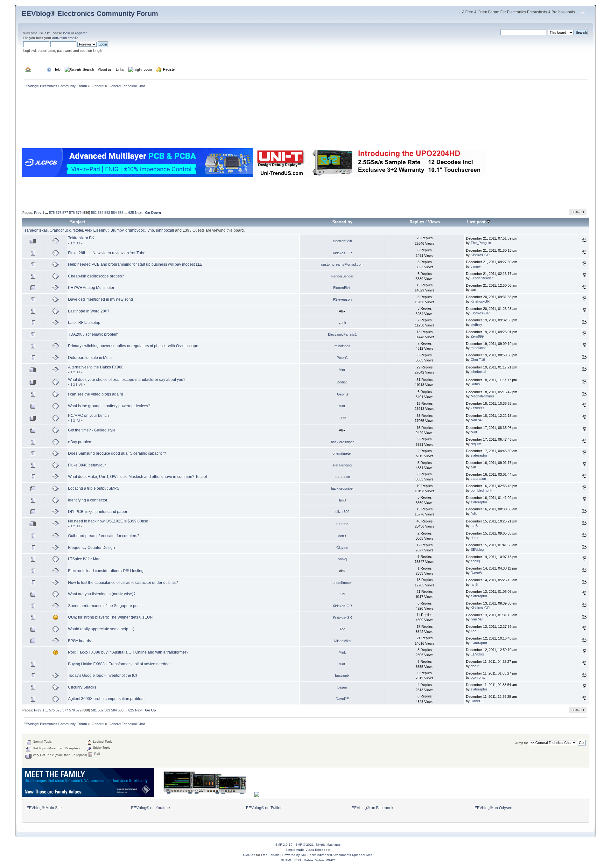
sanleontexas (36, 230)
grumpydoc (135, 230)
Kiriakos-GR (342, 253)
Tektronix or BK (81, 238)
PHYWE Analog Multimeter (91, 287)
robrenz (342, 524)
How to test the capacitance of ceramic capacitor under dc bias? (123, 582)
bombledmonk (481, 490)
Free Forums (270, 855)
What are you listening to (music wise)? (102, 594)
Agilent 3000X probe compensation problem (106, 698)
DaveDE (342, 699)
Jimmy (476, 266)
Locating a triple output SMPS (93, 488)
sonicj (342, 559)
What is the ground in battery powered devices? (109, 406)
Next (138, 212)
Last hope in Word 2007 (88, 311)
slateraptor (479, 455)
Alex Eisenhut (97, 230)
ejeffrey (476, 324)
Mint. (342, 370)
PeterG (342, 358)
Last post (477, 222)
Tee (342, 629)
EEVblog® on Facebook (372, 808)
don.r (342, 536)
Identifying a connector (87, 500)
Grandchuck (60, 230)
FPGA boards (79, 641)
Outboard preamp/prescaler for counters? (103, 536)
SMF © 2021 (304, 844)
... (47, 212)
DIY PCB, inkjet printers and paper (97, 511)
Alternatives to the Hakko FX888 (95, 367)
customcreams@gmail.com (342, 264)
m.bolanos (342, 346)
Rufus (475, 384)
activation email (64, 38)
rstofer (78, 230)
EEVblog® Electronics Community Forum (90, 14)
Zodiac (342, 382)
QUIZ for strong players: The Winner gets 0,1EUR (110, 617)
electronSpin (342, 241)
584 (114, 212)
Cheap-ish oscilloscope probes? (96, 276)
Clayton (342, 548)
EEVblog (477, 549)
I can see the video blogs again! (95, 394)
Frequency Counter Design (91, 547)
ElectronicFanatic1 (342, 334)
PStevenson (342, 299)
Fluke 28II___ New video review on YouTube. (107, 253)
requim (476, 444)
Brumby (116, 230)
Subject (77, 222)
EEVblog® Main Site (44, 808)
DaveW (476, 573)
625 (131, 212)
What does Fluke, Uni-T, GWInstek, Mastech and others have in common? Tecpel (137, 476)
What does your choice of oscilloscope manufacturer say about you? (127, 379)
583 (107, 212)
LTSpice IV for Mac (84, 559)
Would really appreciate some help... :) (101, 629)
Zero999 (477, 336)
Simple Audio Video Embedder (307, 849)
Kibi (342, 594)
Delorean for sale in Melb (90, 357)
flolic (474, 513)
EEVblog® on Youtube (150, 808)
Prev (37, 212)
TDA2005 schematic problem (93, 334)
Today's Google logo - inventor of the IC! (102, 675)
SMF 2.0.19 (283, 844)
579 (78, 212)
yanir (342, 323)
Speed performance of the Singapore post (104, 606)
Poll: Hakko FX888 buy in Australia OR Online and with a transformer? (128, 652)
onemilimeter (342, 453)
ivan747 (477, 420)
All (78, 243)
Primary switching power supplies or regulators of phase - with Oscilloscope (133, 346)
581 (94, 212)
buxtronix (342, 675)
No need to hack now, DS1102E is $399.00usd (108, 521)
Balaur (342, 687)
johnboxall (165, 230)
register (81, 33)
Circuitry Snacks (82, 687)
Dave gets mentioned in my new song (100, 299)
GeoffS (342, 394)
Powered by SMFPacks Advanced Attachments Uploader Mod (327, 855)
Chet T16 (478, 359)
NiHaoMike (342, 641)
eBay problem (80, 442)
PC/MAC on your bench (88, 415)
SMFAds (249, 855)
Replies (417, 222)
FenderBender (342, 276)
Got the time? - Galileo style (92, 430)
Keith (342, 418)
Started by (342, 222)
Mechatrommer (482, 396)
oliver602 (342, 512)
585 (120, 212)
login (66, 33)
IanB (342, 500)
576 (58, 212)
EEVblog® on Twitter (264, 808)
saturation (342, 477)
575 (52, 212)
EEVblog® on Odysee (493, 808)
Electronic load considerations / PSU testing (106, 571)
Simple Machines (328, 844)
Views (434, 222)
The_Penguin (481, 243)
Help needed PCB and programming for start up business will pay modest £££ (135, 264)
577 (65, 212)
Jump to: (521, 743)
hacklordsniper (342, 442)
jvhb (150, 230)
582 (100, 212)
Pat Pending (342, 465)
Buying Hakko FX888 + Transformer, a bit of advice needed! (119, 664)
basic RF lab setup (84, 322)
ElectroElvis (342, 288)
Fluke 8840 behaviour (87, 465)
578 (72, 212)
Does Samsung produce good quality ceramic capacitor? (117, 453)
